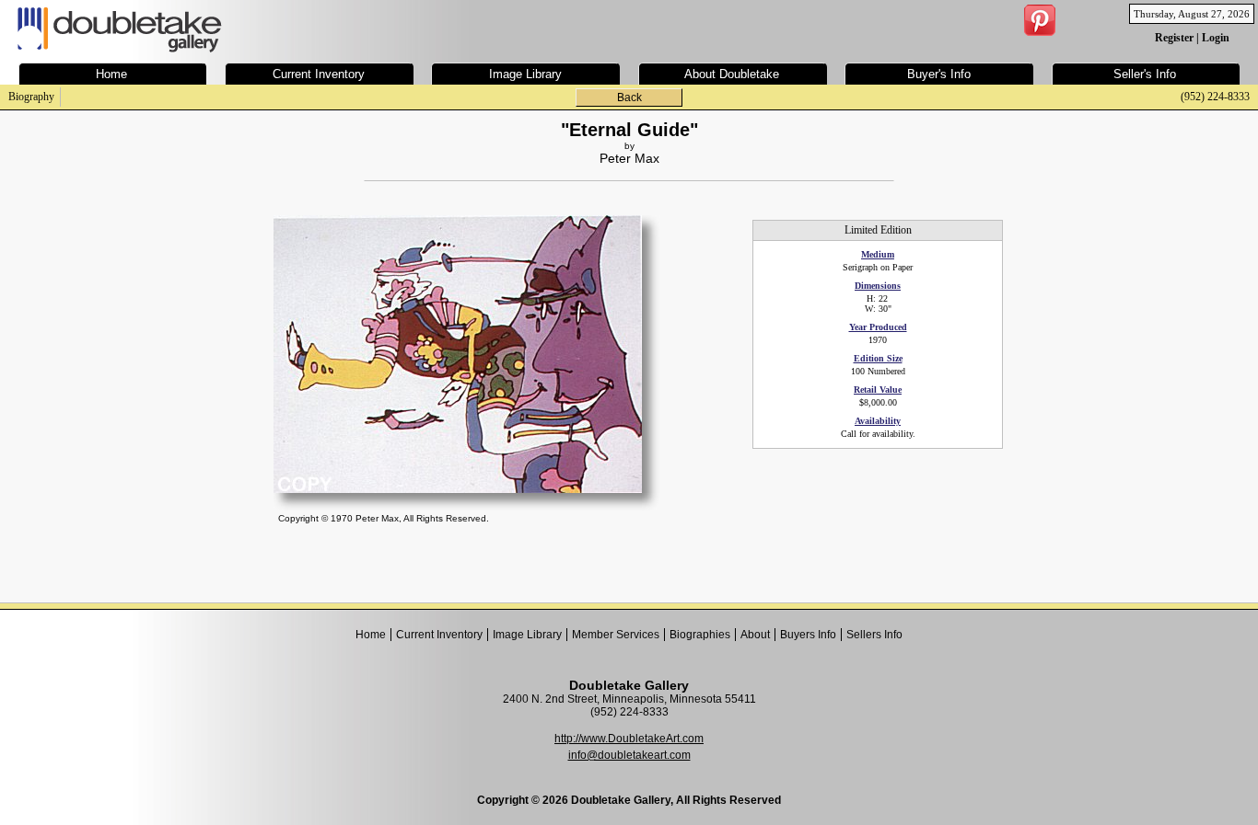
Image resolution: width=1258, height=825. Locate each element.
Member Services (615, 634)
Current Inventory (439, 634)
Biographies (700, 634)
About (755, 634)
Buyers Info (808, 634)
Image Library (527, 634)
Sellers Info (874, 634)
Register (1174, 37)
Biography (31, 96)
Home (370, 634)
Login (1215, 37)
